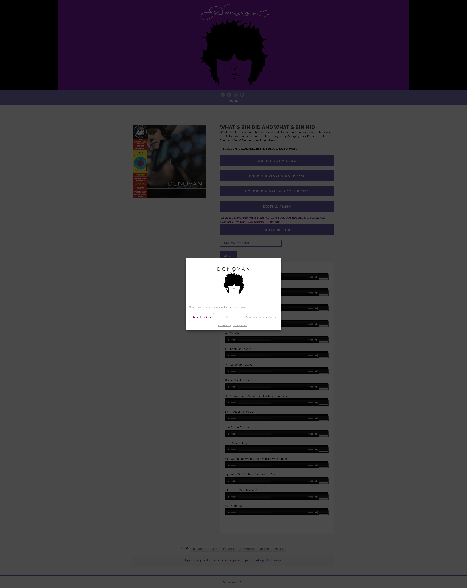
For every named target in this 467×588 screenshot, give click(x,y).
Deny (228, 317)
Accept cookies (201, 317)
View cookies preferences (260, 317)
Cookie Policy (224, 325)
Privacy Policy (240, 325)
